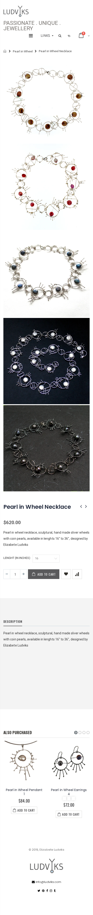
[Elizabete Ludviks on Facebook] (47, 891)
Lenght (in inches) (16, 558)
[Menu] (31, 35)
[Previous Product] (81, 506)
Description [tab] (12, 621)
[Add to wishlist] (66, 574)
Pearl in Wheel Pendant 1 (24, 792)
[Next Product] (86, 506)
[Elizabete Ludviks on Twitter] (38, 891)
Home (5, 51)
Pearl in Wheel (23, 51)
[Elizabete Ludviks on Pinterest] (43, 891)
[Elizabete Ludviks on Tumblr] (55, 891)
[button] (76, 732)
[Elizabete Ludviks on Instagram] (51, 891)
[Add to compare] (77, 574)
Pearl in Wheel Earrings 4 (69, 792)
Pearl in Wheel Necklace (37, 507)
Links (45, 35)
